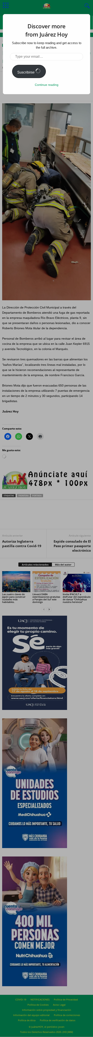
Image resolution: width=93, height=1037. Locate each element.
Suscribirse (26, 72)
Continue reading (46, 84)
